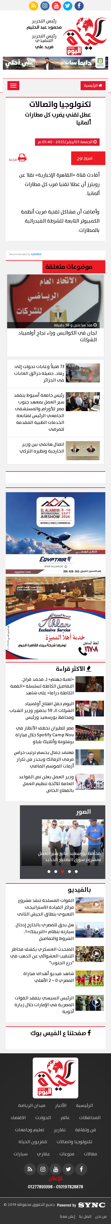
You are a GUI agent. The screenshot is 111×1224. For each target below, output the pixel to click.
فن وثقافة (85, 1130)
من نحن (100, 1217)
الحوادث (43, 1117)
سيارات (21, 1154)
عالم (65, 1117)
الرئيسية (91, 86)
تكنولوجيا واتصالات (74, 1141)
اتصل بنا (84, 1217)
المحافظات (90, 1117)
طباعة (13, 159)
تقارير (60, 1130)
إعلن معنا (67, 1217)
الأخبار (61, 1105)
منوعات (67, 1154)
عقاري (43, 1154)
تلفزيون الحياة (32, 1141)
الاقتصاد (18, 1117)
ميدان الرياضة (32, 1105)
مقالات (90, 1154)
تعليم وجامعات (29, 1130)
